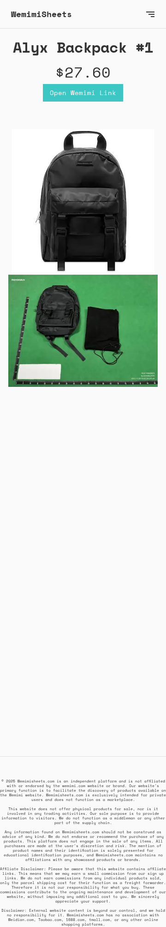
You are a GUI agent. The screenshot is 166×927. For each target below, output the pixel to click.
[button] (150, 14)
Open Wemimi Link (83, 92)
